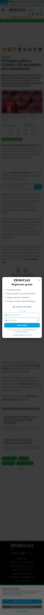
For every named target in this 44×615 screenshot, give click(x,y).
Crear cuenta (22, 325)
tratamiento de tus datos (22, 331)
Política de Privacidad (29, 330)
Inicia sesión (28, 335)
